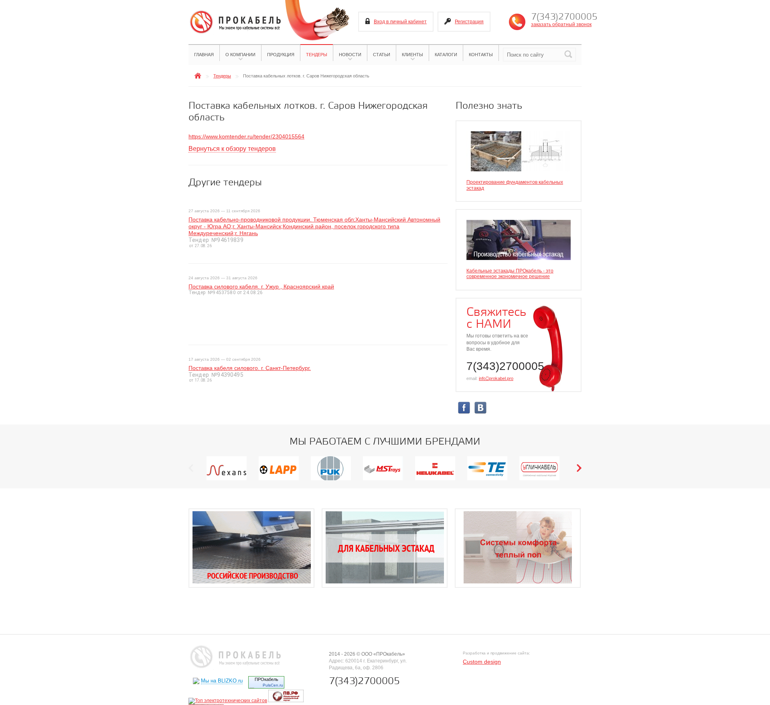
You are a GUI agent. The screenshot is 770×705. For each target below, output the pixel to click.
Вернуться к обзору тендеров (232, 148)
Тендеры (316, 54)
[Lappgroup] (279, 480)
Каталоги (446, 54)
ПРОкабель (266, 679)
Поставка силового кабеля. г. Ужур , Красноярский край (261, 286)
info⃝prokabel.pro (496, 378)
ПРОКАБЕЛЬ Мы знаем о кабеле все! (234, 22)
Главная (204, 54)
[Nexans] (227, 480)
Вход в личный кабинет (400, 21)
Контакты (481, 54)
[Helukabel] (435, 480)
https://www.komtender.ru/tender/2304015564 (246, 136)
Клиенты (412, 54)
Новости (350, 54)
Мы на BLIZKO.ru (222, 681)
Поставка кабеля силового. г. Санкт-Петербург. (249, 368)
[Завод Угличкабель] (539, 480)
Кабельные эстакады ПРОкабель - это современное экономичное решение (509, 273)
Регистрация (469, 21)
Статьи (381, 54)
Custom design (482, 661)
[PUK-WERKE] (331, 480)
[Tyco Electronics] (487, 480)
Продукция (280, 54)
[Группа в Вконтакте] (480, 412)
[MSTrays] (383, 480)
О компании (240, 54)
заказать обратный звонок (561, 24)
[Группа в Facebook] (464, 412)
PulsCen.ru (273, 685)
